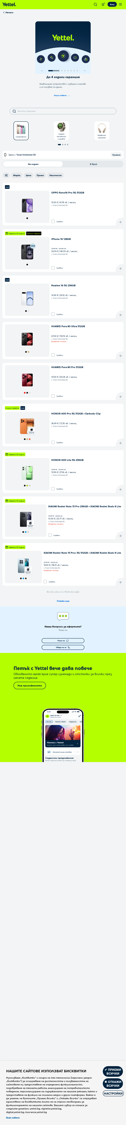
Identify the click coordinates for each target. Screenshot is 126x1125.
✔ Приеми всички (113, 1071)
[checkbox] (53, 221)
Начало (9, 12)
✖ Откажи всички (112, 1083)
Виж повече (13, 1117)
